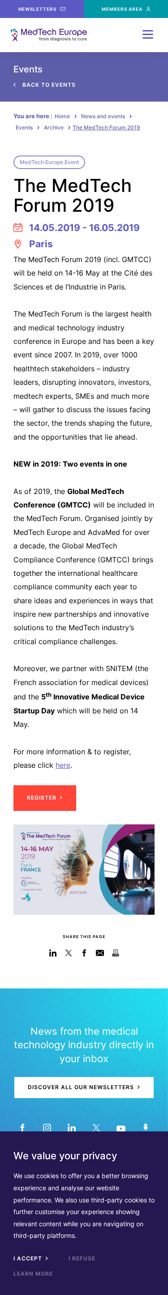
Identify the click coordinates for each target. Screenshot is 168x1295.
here (63, 765)
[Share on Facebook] (84, 953)
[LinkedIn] (72, 1128)
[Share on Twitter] (68, 953)
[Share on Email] (100, 953)
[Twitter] (96, 1128)
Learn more (33, 1273)
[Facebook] (23, 1128)
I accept (28, 1258)
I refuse (82, 1258)
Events (24, 127)
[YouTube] (121, 1128)
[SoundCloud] (146, 1128)
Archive (54, 127)
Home (62, 116)
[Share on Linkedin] (52, 953)
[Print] (115, 953)
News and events (103, 116)
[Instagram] (47, 1128)
